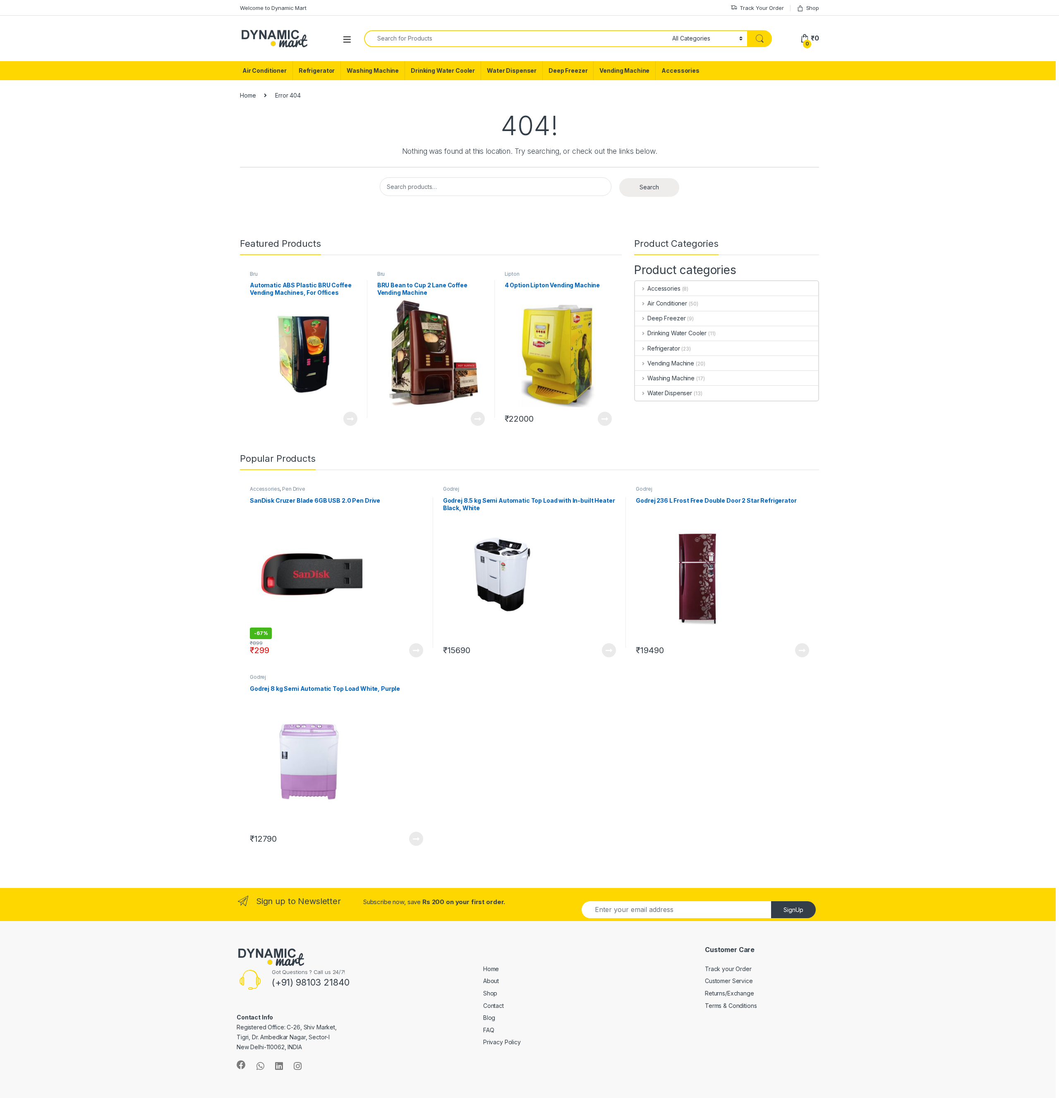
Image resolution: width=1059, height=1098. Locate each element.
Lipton (512, 274)
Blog (489, 1017)
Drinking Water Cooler (443, 70)
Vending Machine (624, 70)
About (491, 980)
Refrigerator (317, 70)
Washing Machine (373, 70)
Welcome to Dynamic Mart (273, 8)
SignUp (793, 909)
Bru (254, 274)
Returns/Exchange (729, 993)
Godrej (451, 489)
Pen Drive (293, 489)
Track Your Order (762, 8)
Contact (493, 1005)
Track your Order (728, 968)
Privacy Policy (502, 1041)
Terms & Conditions (731, 1005)
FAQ (488, 1030)
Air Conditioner (264, 70)
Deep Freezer (568, 70)
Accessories (680, 70)
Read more (350, 419)
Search (649, 187)
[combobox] (516, 38)
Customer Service (729, 980)
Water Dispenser (512, 70)
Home (248, 95)
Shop (812, 8)
